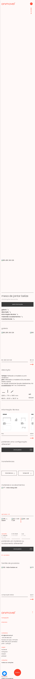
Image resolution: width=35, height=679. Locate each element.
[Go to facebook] (4, 673)
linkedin (3, 654)
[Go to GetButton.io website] (4, 677)
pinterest (3, 656)
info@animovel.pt (7, 635)
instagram (4, 651)
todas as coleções (7, 662)
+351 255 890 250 (6, 637)
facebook (4, 649)
